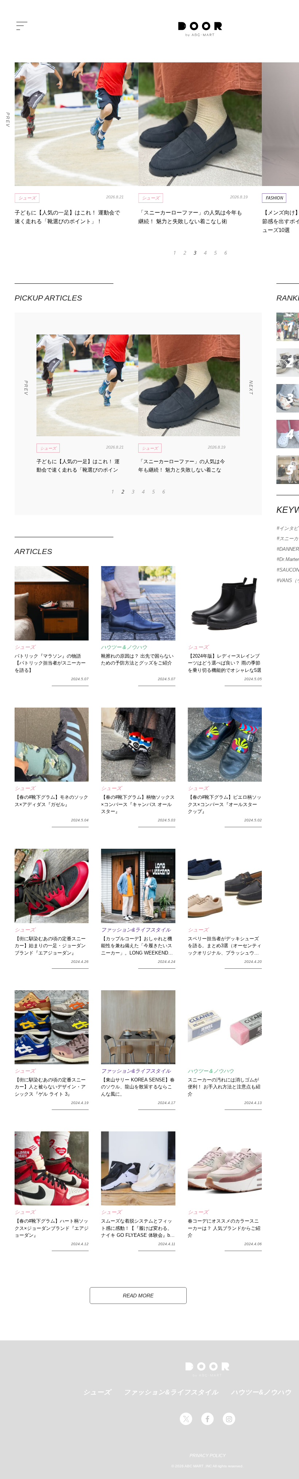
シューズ (97, 1391)
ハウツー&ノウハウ (261, 1391)
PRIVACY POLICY (208, 1455)
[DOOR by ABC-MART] (200, 29)
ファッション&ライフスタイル (171, 1391)
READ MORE (138, 1295)
